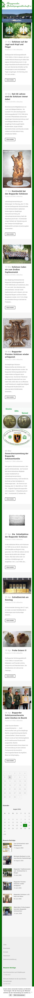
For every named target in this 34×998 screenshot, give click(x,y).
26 (10, 793)
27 (15, 793)
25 (5, 793)
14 (25, 781)
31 (10, 797)
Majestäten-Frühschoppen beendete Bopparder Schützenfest (22, 909)
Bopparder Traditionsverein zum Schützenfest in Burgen (22, 871)
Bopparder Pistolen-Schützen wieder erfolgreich (17, 354)
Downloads (6, 948)
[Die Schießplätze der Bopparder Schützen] (17, 520)
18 (20, 785)
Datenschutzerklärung (9, 959)
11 (10, 781)
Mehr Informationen (19, 995)
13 (20, 781)
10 (5, 781)
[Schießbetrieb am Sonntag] (17, 586)
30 (5, 797)
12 (15, 781)
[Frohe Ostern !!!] (17, 639)
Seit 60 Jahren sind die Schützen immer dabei (16, 96)
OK (10, 995)
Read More (10, 80)
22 (15, 789)
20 (5, 789)
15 (5, 785)
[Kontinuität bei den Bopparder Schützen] (17, 169)
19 (25, 785)
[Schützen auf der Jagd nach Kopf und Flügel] (17, 30)
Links (4, 944)
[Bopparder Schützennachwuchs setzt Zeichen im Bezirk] (17, 698)
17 (15, 785)
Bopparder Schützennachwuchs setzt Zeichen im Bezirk (16, 715)
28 (20, 793)
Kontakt (5, 952)
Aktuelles (20, 49)
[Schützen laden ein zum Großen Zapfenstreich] (17, 254)
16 (10, 785)
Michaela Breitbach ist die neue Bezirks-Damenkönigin (14, 980)
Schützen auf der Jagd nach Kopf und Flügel (16, 44)
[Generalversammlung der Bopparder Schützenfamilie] (17, 427)
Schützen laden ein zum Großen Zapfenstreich (15, 269)
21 (10, 789)
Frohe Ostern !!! (19, 650)
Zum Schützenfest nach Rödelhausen (14, 972)
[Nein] (32, 992)
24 (25, 789)
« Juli (4, 834)
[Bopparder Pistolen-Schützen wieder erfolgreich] (17, 333)
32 (15, 797)
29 (25, 793)
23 (20, 789)
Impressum (6, 955)
